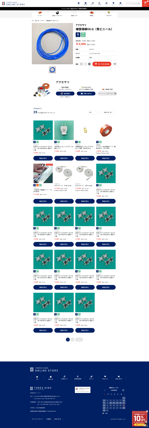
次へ (79, 340)
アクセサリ (42, 20)
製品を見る (43, 158)
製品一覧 (37, 20)
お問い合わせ (88, 93)
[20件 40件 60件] (94, 112)
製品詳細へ (67, 93)
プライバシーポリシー (37, 419)
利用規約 (48, 419)
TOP (33, 20)
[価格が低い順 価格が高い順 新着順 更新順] (109, 112)
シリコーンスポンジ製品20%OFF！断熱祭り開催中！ (74, 8)
